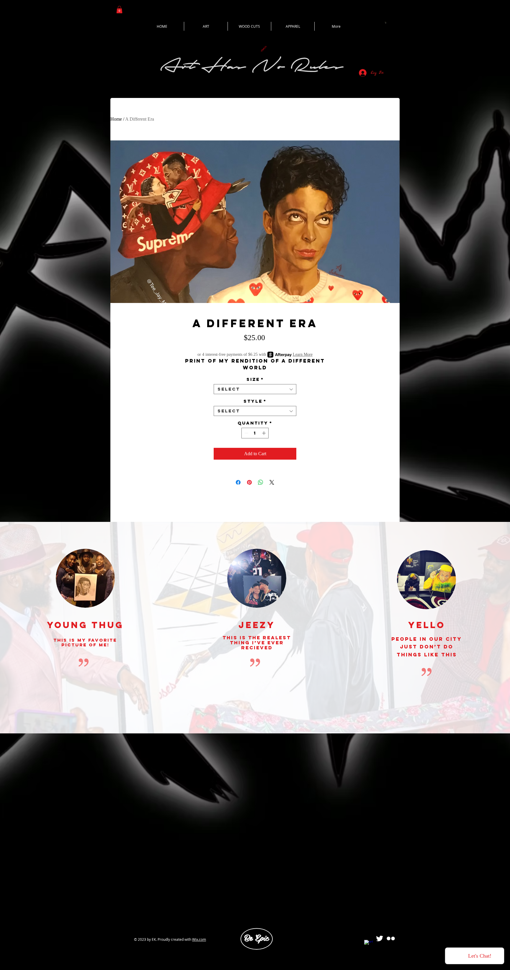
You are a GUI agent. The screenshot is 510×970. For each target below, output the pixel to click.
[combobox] (255, 389)
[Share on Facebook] (238, 482)
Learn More (303, 354)
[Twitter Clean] (379, 938)
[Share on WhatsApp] (260, 482)
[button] (119, 9)
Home (116, 119)
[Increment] (264, 433)
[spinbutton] (255, 433)
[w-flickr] (391, 938)
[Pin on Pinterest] (249, 482)
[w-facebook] (368, 944)
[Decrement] (245, 433)
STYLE (255, 401)
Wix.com (199, 939)
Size (255, 379)
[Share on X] (271, 482)
